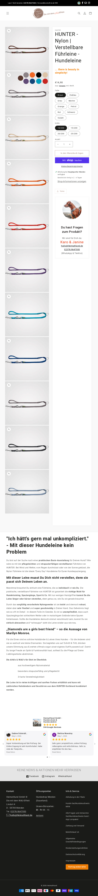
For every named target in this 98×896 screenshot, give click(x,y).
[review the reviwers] (44, 735)
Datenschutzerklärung (75, 854)
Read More (10, 752)
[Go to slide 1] (47, 757)
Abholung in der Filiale (75, 797)
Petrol (73, 106)
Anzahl (57, 139)
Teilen (62, 191)
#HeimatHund (65, 776)
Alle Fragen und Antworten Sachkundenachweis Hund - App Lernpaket (77, 816)
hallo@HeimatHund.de (72, 246)
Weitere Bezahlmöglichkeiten (72, 166)
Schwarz (71, 112)
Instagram (48, 777)
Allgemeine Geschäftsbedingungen (76, 840)
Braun (60, 95)
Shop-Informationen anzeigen (72, 181)
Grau (60, 101)
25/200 (74, 134)
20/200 (61, 134)
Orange (61, 106)
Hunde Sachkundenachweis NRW (77, 805)
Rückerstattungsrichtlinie (77, 848)
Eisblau (73, 95)
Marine (72, 101)
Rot (59, 112)
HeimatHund (52, 885)
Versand (62, 86)
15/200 (74, 128)
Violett (61, 118)
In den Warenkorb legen (72, 153)
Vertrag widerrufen (77, 867)
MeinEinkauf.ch (72, 832)
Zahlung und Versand (75, 826)
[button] (7, 13)
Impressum (70, 861)
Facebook (32, 777)
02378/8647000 (29, 3)
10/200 (61, 128)
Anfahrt (39, 815)
